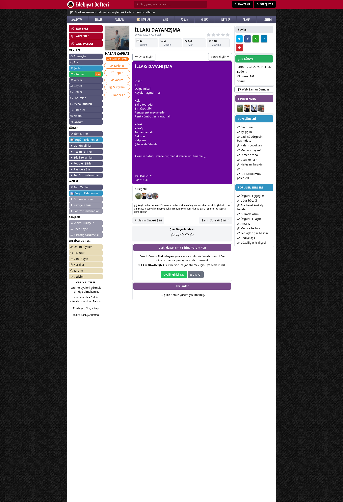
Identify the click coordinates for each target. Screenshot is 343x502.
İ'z (242, 169)
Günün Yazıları (83, 199)
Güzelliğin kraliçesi (253, 242)
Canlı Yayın (81, 259)
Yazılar (78, 80)
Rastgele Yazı (82, 205)
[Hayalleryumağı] (138, 196)
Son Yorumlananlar (86, 175)
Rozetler (79, 253)
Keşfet (78, 86)
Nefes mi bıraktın (252, 164)
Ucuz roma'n (248, 160)
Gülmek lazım (249, 214)
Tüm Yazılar (81, 187)
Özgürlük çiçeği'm (252, 196)
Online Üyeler (83, 247)
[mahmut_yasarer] (155, 196)
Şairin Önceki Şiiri (150, 220)
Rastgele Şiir (82, 169)
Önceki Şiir (145, 57)
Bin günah (247, 127)
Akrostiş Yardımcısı (86, 235)
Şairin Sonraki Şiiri (214, 220)
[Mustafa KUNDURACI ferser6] (149, 196)
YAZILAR (119, 19)
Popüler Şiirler (83, 163)
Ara (76, 62)
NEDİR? (204, 19)
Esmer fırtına (249, 155)
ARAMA (246, 19)
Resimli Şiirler (83, 151)
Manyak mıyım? (250, 150)
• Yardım (86, 301)
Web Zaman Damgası (255, 89)
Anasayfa (80, 56)
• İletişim (96, 301)
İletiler (78, 92)
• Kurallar (75, 301)
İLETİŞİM (267, 19)
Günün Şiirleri (83, 145)
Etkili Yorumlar (83, 157)
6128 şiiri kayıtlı (118, 59)
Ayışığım (246, 132)
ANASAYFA (76, 19)
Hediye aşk (247, 238)
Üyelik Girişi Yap (174, 274)
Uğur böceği (248, 200)
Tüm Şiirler (81, 134)
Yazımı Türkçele (84, 223)
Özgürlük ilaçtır (250, 219)
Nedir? (78, 116)
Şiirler (78, 68)
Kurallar (79, 264)
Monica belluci (250, 228)
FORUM (184, 19)
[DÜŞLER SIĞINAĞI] (144, 196)
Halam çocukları (251, 145)
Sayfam (78, 122)
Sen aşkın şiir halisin (254, 233)
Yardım (78, 270)
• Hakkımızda (81, 297)
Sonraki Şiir (219, 57)
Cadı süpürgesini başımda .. (250, 138)
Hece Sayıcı (81, 229)
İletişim (79, 276)
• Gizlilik (93, 297)
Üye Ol (196, 274)
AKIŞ (165, 19)
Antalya (245, 223)
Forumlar (80, 98)
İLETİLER (225, 19)
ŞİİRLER (98, 19)
